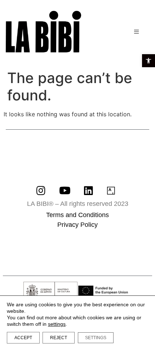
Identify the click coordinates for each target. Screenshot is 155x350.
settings (57, 324)
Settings (95, 337)
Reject (58, 337)
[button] (148, 60)
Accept (23, 337)
